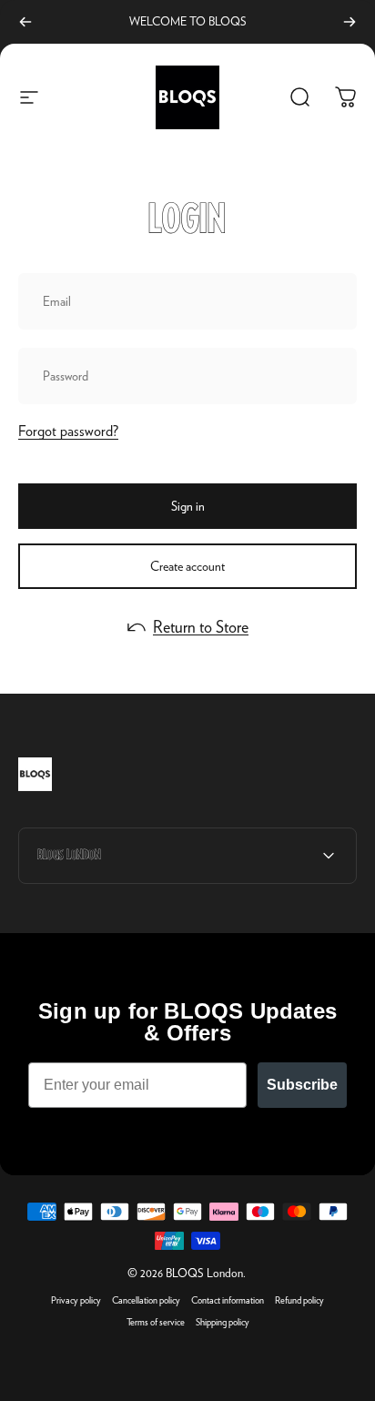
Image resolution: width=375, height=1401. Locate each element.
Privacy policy (76, 1299)
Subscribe (302, 1084)
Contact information (227, 1299)
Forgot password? (68, 431)
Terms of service (156, 1321)
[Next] (349, 22)
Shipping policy (222, 1321)
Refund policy (299, 1299)
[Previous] (25, 22)
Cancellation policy (146, 1299)
